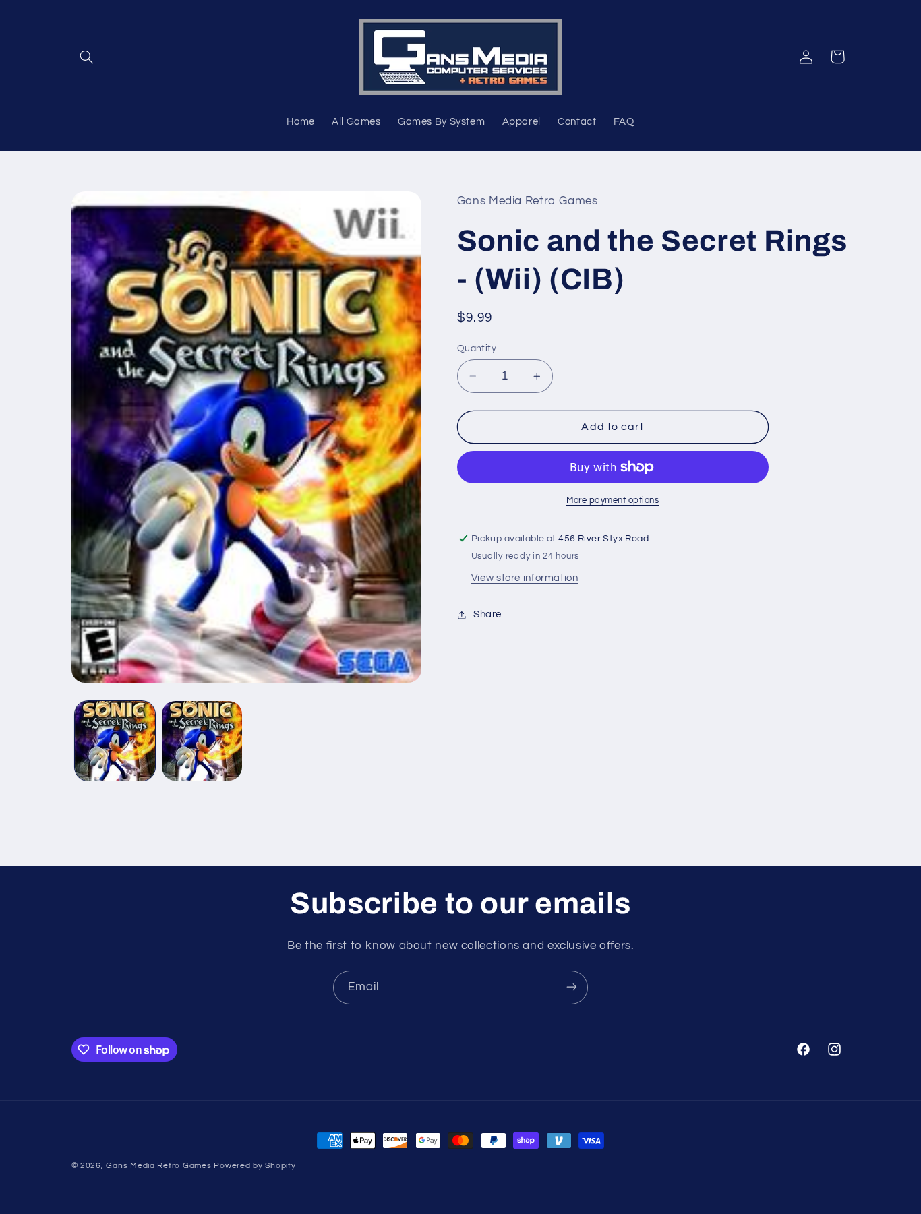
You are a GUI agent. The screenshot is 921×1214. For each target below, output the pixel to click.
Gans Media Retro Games (158, 1166)
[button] (86, 56)
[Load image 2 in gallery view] (202, 741)
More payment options (612, 500)
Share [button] (487, 614)
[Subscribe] (571, 987)
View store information (524, 578)
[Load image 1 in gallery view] (115, 741)
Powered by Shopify (254, 1166)
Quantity (476, 348)
